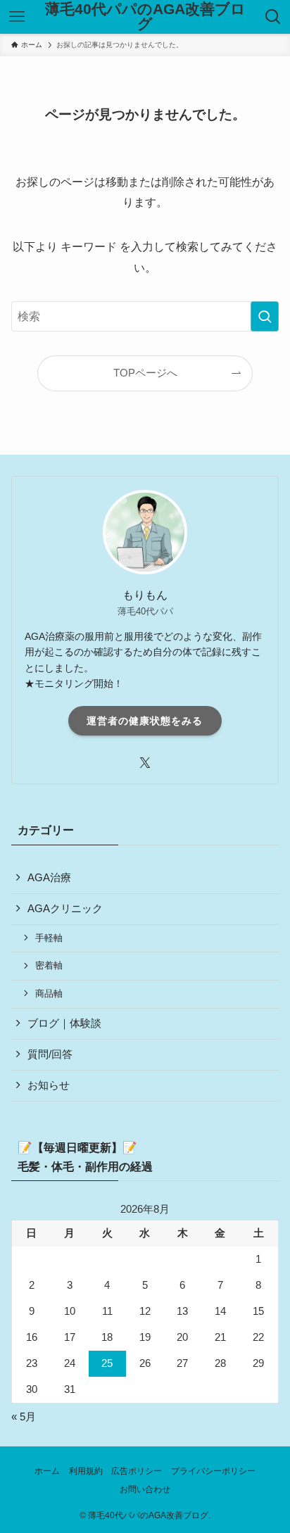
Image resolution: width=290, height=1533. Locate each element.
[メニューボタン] (16, 17)
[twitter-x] (145, 763)
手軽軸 (49, 938)
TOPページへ (145, 373)
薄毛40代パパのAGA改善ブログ (145, 16)
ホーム (47, 1471)
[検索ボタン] (273, 17)
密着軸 (49, 965)
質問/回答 (49, 1054)
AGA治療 (49, 877)
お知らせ (48, 1085)
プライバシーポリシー (213, 1471)
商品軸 (49, 993)
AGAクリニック (65, 908)
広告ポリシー (136, 1471)
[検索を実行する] (265, 316)
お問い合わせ (145, 1489)
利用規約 (86, 1471)
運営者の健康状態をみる (145, 720)
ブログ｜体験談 (64, 1023)
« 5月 (23, 1416)
